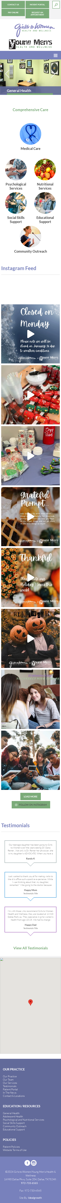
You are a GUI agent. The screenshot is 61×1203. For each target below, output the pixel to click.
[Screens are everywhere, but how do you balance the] (30, 760)
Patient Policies (11, 1146)
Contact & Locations (14, 1095)
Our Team (8, 1079)
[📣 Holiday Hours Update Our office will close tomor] (30, 577)
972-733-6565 (29, 1183)
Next (53, 74)
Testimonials (9, 1086)
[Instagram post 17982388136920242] (30, 638)
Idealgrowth (35, 1197)
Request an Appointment (37, 13)
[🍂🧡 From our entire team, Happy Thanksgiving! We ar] (30, 516)
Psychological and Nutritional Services (23, 1119)
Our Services (10, 1082)
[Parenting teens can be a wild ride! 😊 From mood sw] (30, 699)
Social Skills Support (14, 1122)
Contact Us (13, 4)
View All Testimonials (30, 948)
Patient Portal (37, 4)
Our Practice (10, 1076)
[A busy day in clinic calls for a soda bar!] (30, 394)
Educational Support (14, 1129)
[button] (30, 1002)
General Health (11, 1113)
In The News (9, 1092)
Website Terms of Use (15, 1149)
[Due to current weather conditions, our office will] (30, 334)
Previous (7, 74)
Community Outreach (14, 1126)
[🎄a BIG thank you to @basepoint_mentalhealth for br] (30, 455)
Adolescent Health (13, 1116)
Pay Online (13, 12)
